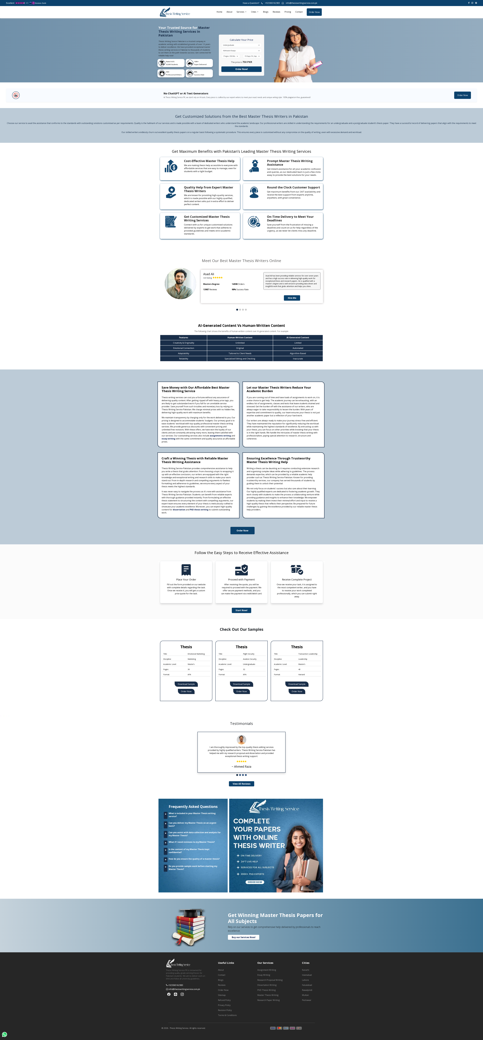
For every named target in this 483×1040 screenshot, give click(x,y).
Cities (253, 11)
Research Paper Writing (268, 1000)
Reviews (276, 11)
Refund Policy (224, 1000)
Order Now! (241, 69)
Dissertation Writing (267, 985)
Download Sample (186, 684)
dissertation (179, 509)
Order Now (314, 12)
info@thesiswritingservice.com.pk (301, 3)
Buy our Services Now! (243, 937)
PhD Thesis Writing (266, 990)
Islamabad (307, 975)
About (229, 11)
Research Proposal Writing (270, 980)
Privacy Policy (224, 1005)
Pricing (288, 11)
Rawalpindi (307, 990)
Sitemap (222, 995)
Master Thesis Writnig (267, 995)
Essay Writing (263, 975)
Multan (305, 995)
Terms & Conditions (227, 1015)
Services (240, 11)
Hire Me (292, 298)
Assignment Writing (266, 970)
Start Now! (241, 610)
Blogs (265, 11)
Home (219, 11)
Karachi (305, 970)
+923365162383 (272, 3)
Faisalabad (307, 985)
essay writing (168, 438)
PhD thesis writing (199, 509)
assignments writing (220, 435)
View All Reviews (241, 783)
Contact (299, 11)
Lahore (305, 980)
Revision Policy (225, 1010)
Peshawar (306, 1000)
